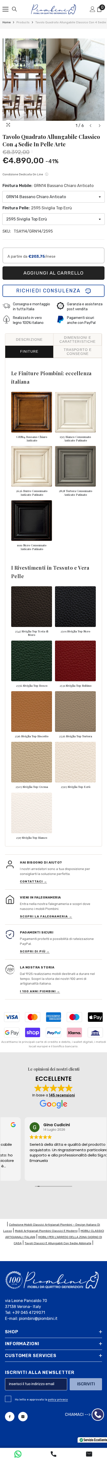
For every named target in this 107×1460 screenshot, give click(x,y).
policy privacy (58, 1399)
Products (23, 22)
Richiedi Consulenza (50, 291)
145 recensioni (62, 1095)
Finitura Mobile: (48, 185)
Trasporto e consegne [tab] (78, 352)
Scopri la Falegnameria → (46, 916)
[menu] (5, 9)
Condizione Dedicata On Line (25, 174)
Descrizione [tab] (29, 340)
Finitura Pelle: (37, 208)
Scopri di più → (35, 951)
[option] (53, 79)
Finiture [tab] (29, 351)
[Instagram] (23, 1416)
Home (6, 22)
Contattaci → (33, 881)
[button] (90, 125)
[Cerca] (14, 9)
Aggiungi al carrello (53, 273)
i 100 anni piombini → (40, 991)
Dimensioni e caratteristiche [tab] (77, 339)
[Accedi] (92, 9)
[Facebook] (9, 1416)
